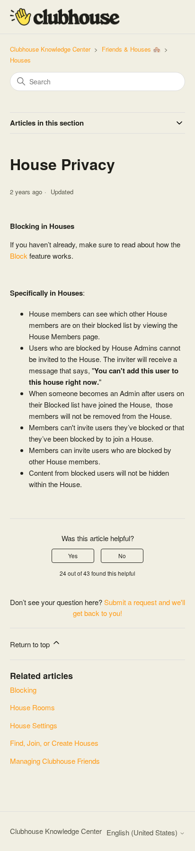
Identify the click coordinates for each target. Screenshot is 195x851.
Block (18, 256)
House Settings (33, 725)
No (122, 556)
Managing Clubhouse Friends (55, 761)
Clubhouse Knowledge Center (50, 49)
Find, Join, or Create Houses (54, 743)
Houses (20, 59)
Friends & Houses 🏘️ (131, 49)
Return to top (31, 644)
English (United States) (142, 832)
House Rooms (32, 707)
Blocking (23, 690)
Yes (73, 556)
